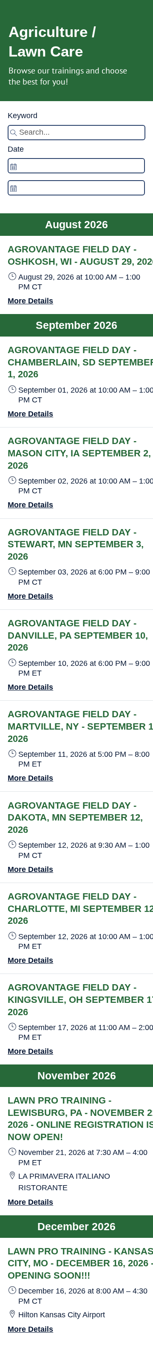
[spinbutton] (76, 165)
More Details (30, 301)
